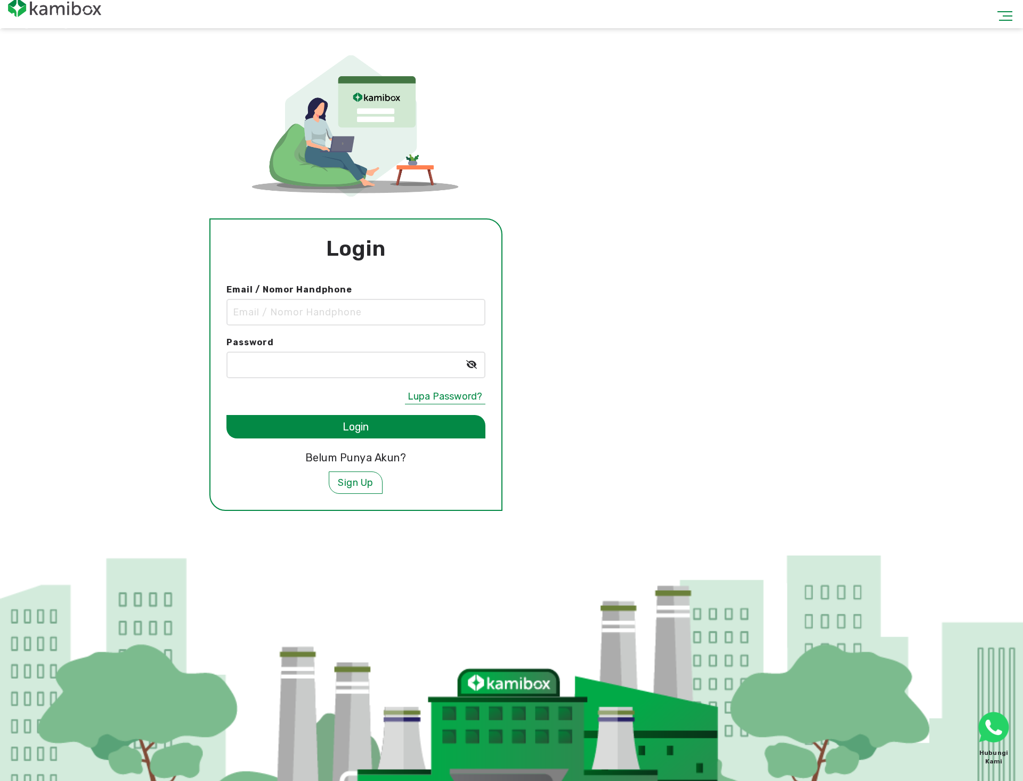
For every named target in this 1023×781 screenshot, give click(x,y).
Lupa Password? (445, 392)
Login (355, 422)
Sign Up (356, 478)
